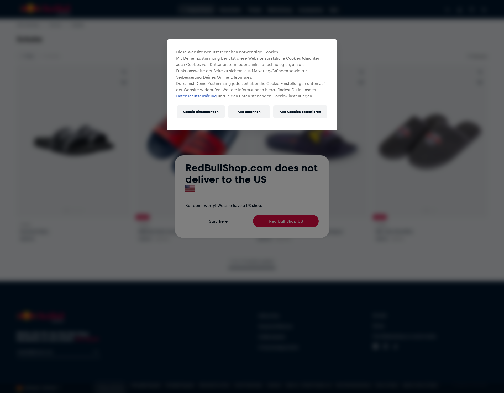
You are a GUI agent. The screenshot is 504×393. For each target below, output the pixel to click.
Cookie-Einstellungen (201, 111)
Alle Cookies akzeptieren (300, 111)
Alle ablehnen (249, 111)
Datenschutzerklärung (196, 96)
